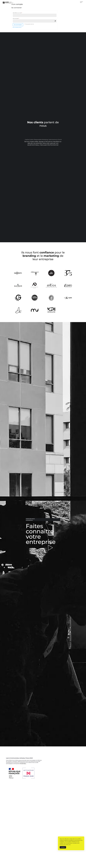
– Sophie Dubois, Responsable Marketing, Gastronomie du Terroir (43, 139)
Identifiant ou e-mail (20, 12)
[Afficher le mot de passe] (55, 21)
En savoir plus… (23, 763)
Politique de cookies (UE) (65, 844)
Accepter (63, 847)
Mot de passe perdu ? (17, 27)
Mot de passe (18, 18)
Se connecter (18, 24)
